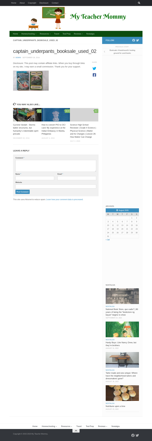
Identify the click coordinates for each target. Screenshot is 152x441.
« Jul (108, 240)
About (22, 3)
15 (68, 111)
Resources (44, 34)
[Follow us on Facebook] (133, 40)
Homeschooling (28, 34)
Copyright (32, 3)
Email (60, 174)
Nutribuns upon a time (115, 406)
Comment (19, 158)
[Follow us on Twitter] (137, 40)
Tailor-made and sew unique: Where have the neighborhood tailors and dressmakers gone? (121, 376)
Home (13, 3)
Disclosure (43, 3)
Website (18, 182)
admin (18, 57)
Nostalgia (90, 34)
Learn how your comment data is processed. (64, 199)
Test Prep (67, 34)
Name (18, 174)
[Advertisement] (123, 74)
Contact (55, 3)
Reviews (77, 34)
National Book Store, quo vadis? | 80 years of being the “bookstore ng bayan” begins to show (122, 312)
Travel (56, 34)
